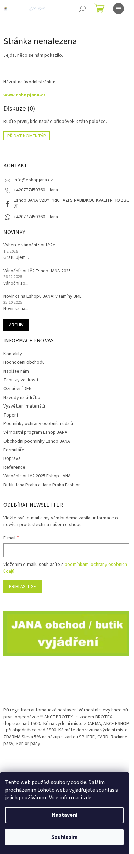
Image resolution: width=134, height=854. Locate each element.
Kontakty (12, 353)
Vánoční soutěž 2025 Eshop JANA (37, 476)
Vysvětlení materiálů (24, 406)
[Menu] (118, 8)
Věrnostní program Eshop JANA (35, 432)
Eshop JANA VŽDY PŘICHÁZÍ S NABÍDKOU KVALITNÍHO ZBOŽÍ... (72, 203)
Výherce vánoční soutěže (29, 245)
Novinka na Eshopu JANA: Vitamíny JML (42, 296)
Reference (14, 467)
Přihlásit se (22, 586)
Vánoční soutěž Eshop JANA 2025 (37, 271)
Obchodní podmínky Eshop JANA (36, 441)
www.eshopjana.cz (24, 95)
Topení (10, 415)
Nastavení (64, 815)
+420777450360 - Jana (36, 216)
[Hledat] (82, 8)
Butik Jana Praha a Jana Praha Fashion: (42, 485)
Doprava (12, 458)
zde (87, 797)
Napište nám (16, 371)
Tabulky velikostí (20, 380)
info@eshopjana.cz (33, 180)
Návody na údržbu (21, 397)
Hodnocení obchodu (24, 362)
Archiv (16, 324)
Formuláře (13, 449)
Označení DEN (17, 388)
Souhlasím (64, 837)
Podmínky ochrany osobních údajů (38, 423)
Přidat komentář (26, 136)
